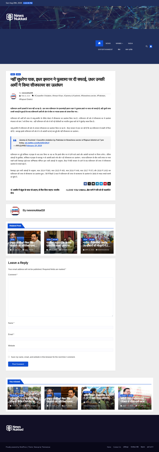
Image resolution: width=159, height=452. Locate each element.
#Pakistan (101, 96)
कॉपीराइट (125, 447)
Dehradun (14, 395)
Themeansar (46, 447)
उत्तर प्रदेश (128, 49)
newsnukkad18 (27, 93)
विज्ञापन (143, 447)
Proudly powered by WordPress (16, 447)
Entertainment (105, 49)
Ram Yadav (31, 406)
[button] (147, 46)
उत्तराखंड (119, 43)
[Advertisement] (51, 46)
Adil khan (29, 250)
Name (11, 323)
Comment (12, 275)
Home (109, 447)
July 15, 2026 (128, 406)
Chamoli (124, 395)
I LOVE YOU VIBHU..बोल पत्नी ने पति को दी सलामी (87, 190)
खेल (119, 49)
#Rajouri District (25, 99)
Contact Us (117, 447)
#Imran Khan (57, 96)
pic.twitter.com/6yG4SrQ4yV (37, 143)
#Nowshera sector (88, 96)
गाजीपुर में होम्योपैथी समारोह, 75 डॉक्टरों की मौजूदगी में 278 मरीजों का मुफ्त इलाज (96, 245)
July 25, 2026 (17, 406)
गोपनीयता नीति (135, 447)
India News (87, 392)
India (130, 43)
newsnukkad (67, 250)
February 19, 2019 (34, 146)
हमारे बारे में (150, 447)
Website (11, 346)
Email (11, 334)
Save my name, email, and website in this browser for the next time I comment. (43, 357)
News (108, 43)
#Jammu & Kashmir (72, 96)
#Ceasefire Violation (43, 96)
